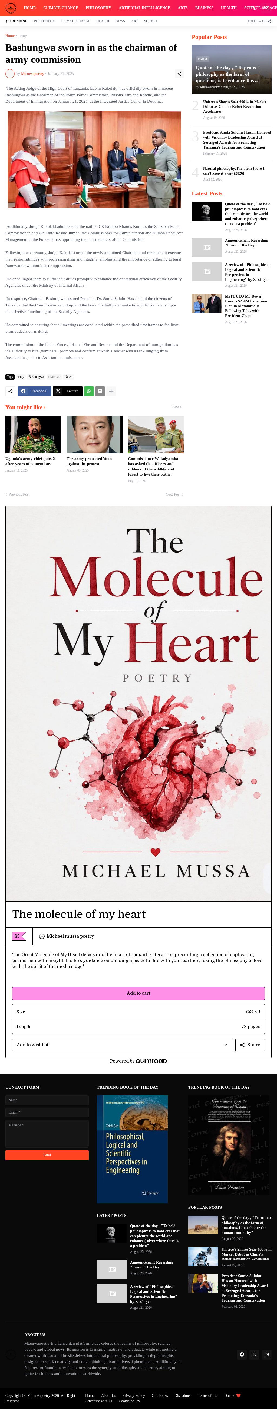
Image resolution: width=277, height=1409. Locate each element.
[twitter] (254, 1355)
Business (204, 8)
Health (229, 8)
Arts (183, 8)
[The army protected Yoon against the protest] (94, 434)
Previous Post (19, 494)
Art (134, 21)
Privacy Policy (134, 1396)
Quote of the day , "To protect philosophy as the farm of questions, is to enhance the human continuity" (246, 1225)
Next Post (173, 494)
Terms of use (207, 1396)
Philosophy (98, 8)
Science (151, 21)
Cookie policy (129, 1401)
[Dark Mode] (254, 8)
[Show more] (111, 391)
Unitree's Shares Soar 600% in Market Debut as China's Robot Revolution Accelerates (234, 106)
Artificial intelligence (144, 8)
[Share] (179, 73)
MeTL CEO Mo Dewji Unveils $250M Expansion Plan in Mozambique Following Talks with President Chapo (246, 306)
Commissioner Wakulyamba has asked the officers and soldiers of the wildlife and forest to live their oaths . (153, 466)
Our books (160, 1396)
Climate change (60, 8)
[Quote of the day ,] (207, 211)
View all (177, 407)
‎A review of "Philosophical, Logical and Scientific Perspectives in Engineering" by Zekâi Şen (247, 272)
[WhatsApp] (89, 391)
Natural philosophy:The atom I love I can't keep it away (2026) (233, 170)
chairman (54, 377)
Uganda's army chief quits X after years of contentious (30, 461)
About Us (108, 1396)
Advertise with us (98, 1401)
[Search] (266, 8)
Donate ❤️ (232, 1396)
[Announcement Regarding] (207, 247)
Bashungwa (36, 377)
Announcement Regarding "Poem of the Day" (246, 242)
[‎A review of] (207, 271)
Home (30, 8)
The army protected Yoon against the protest (89, 461)
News (120, 21)
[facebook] (242, 1355)
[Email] (100, 391)
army (23, 36)
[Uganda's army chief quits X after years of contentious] (33, 434)
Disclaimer (182, 1396)
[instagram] (267, 1355)
